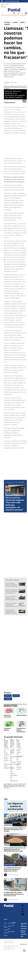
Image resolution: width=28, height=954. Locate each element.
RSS (22, 936)
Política (6, 935)
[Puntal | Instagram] (23, 911)
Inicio (5, 923)
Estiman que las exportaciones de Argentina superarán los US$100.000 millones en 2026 (11, 613)
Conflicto (6, 889)
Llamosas (8, 696)
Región (10, 926)
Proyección (6, 845)
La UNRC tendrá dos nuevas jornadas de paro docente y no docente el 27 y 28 (14, 894)
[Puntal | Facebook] (18, 13)
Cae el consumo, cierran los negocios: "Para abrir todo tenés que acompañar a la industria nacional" (14, 503)
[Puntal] (9, 907)
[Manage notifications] (24, 950)
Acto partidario (7, 748)
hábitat (6, 799)
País (9, 928)
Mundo (14, 922)
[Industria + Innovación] (9, 711)
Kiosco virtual (23, 931)
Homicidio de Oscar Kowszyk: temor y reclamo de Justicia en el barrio (11, 599)
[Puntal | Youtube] (26, 13)
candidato (8, 699)
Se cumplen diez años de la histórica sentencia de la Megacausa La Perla (12, 869)
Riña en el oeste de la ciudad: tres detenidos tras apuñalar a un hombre (11, 592)
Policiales (6, 932)
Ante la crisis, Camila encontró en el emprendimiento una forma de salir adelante (11, 605)
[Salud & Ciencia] (22, 711)
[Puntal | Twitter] (22, 13)
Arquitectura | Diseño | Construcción (21, 730)
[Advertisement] (16, 145)
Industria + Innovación (7, 716)
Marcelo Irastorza (10, 102)
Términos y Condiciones (9, 941)
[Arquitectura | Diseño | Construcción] (22, 724)
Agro (13, 925)
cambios (16, 696)
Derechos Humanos (8, 864)
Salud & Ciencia (22, 715)
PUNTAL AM (19, 748)
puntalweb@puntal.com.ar (9, 949)
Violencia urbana (8, 825)
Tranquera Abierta (7, 729)
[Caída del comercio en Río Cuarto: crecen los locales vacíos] (19, 750)
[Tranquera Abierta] (9, 724)
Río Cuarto (5, 926)
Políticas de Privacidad (9, 942)
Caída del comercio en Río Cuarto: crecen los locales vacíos (20, 760)
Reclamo (12, 748)
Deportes (6, 930)
